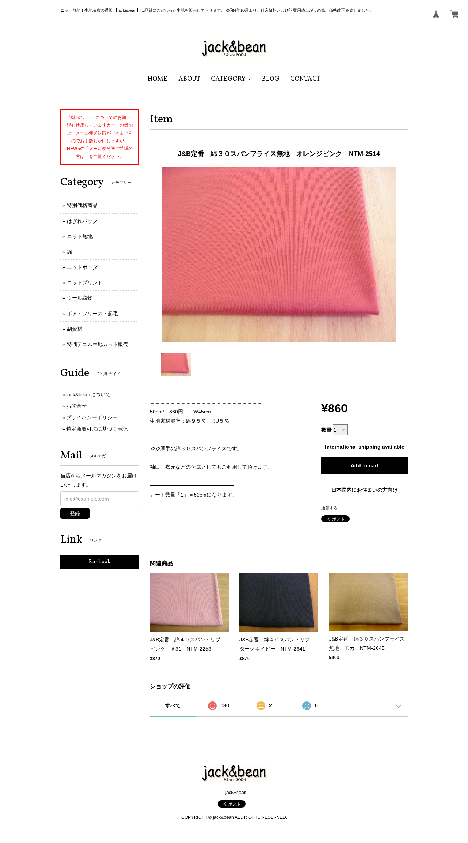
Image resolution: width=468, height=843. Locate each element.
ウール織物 (80, 298)
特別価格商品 (82, 205)
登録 (75, 513)
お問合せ (76, 406)
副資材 (74, 329)
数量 (326, 430)
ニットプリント (85, 282)
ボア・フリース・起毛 (92, 313)
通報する (329, 508)
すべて (173, 705)
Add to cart (364, 465)
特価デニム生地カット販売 (97, 344)
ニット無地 (80, 236)
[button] (230, 79)
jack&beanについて (88, 394)
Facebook (99, 561)
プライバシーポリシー (91, 417)
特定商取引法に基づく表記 (97, 429)
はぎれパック (82, 221)
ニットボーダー (85, 267)
